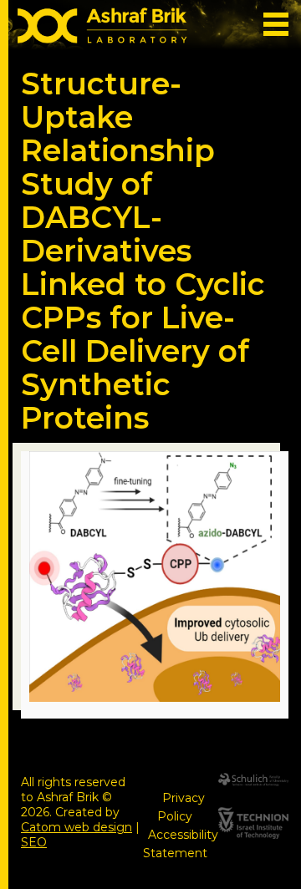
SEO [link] (34, 842)
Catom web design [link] (76, 827)
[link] (102, 28)
